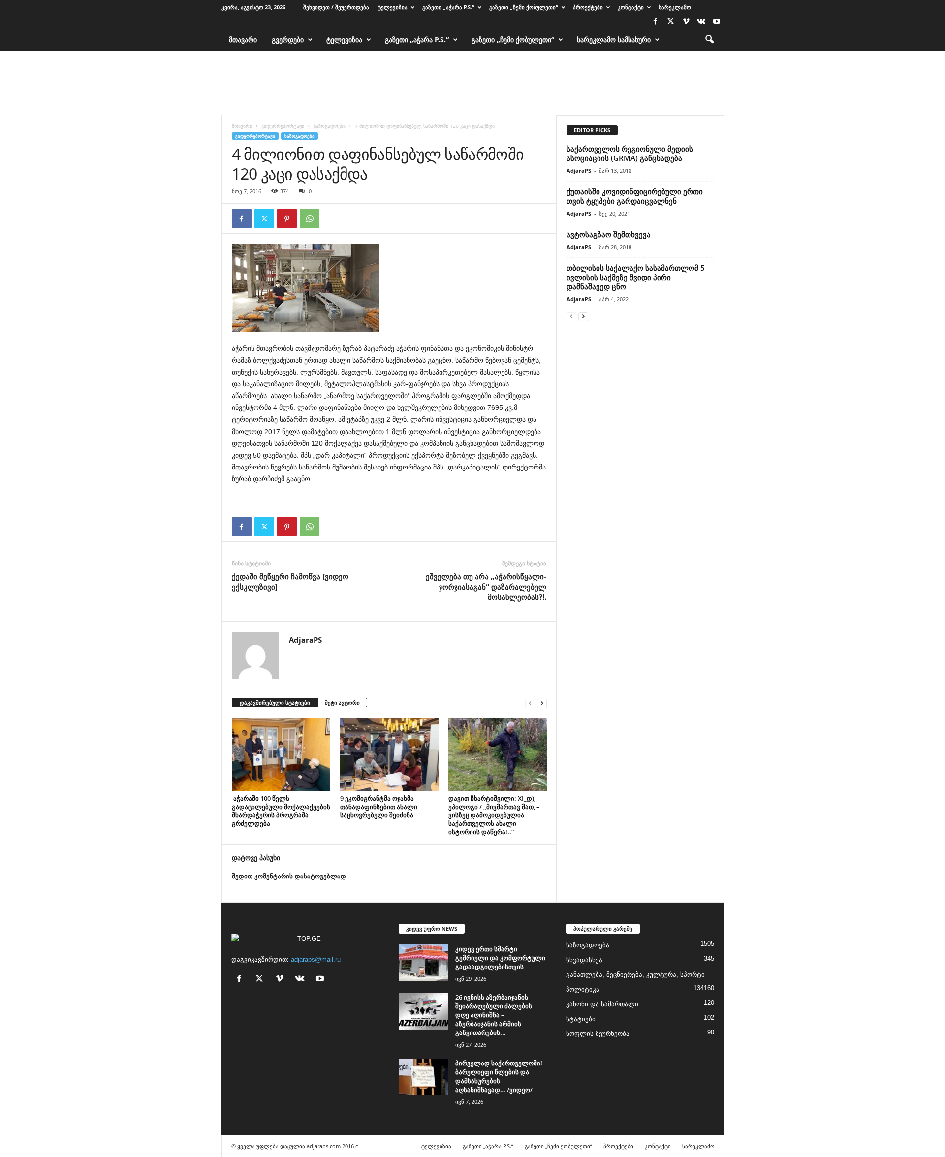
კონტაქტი (631, 7)
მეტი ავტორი (342, 702)
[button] (709, 40)
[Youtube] (717, 22)
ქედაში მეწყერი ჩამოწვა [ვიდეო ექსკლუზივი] (290, 581)
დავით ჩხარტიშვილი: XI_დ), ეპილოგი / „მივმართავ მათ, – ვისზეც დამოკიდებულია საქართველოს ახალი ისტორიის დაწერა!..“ (494, 815)
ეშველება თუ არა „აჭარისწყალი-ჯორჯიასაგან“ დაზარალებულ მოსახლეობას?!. (486, 586)
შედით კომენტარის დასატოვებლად (289, 876)
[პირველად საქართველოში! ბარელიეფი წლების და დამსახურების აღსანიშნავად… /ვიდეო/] (423, 1077)
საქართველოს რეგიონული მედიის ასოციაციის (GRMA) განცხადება (630, 153)
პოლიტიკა (582, 989)
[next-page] (542, 703)
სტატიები (581, 1019)
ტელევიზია (393, 7)
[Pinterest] (287, 218)
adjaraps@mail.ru (316, 959)
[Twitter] (671, 22)
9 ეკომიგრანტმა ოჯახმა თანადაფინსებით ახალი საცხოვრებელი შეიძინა (378, 806)
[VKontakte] (701, 22)
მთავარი (243, 39)
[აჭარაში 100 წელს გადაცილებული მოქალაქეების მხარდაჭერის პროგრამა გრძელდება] (281, 754)
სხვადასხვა (584, 960)
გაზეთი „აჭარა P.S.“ (448, 7)
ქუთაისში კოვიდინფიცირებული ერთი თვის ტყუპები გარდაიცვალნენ (635, 196)
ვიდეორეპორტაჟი (282, 126)
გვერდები (288, 39)
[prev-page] (530, 703)
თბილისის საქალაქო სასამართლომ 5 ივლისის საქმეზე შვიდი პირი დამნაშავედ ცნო (636, 277)
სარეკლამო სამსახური (614, 39)
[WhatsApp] (309, 218)
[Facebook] (656, 22)
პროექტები (588, 7)
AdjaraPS (305, 640)
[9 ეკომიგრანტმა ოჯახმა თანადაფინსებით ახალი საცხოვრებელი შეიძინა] (389, 754)
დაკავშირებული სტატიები (275, 702)
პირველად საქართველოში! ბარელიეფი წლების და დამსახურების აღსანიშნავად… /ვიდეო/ (498, 1076)
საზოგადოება (330, 126)
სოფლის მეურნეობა (598, 1033)
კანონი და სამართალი (602, 1004)
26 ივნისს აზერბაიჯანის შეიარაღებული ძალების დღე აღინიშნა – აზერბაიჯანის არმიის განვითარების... (493, 1015)
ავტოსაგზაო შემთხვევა (609, 234)
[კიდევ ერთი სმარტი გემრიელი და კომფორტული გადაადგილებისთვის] (423, 962)
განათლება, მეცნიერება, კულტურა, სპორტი (635, 974)
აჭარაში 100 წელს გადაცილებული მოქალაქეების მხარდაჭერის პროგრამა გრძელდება (281, 811)
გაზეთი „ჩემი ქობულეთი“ (523, 7)
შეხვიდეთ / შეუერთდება (336, 7)
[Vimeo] (686, 22)
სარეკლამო (675, 7)
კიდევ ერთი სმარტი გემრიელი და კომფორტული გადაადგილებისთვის (500, 957)
